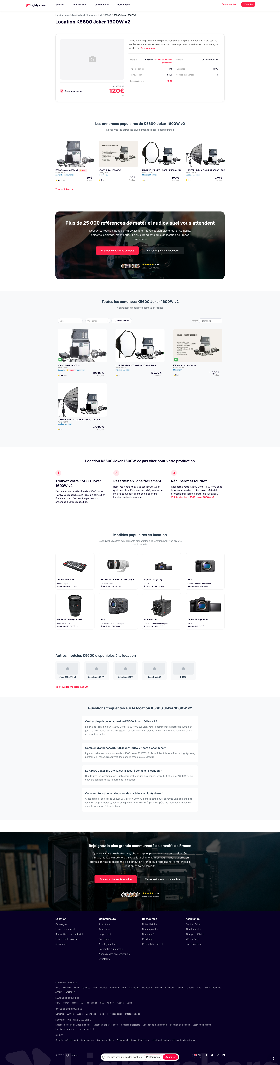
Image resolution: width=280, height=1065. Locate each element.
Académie (104, 924)
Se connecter (229, 4)
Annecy (59, 992)
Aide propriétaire (195, 934)
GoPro (129, 1002)
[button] (71, 320)
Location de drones (64, 1029)
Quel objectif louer (105, 1040)
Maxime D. (103, 175)
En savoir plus (148, 48)
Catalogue (61, 924)
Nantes (103, 987)
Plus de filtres (123, 320)
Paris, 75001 (60, 173)
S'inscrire (248, 4)
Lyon (76, 987)
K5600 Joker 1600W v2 (66, 170)
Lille (124, 987)
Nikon (75, 1002)
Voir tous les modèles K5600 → (73, 686)
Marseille (67, 987)
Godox (120, 1002)
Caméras (59, 1014)
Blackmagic (91, 1002)
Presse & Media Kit (152, 944)
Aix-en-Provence (213, 987)
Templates (104, 929)
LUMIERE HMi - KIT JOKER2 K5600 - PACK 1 (163, 170)
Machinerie (91, 1014)
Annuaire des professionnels (114, 953)
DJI (82, 1002)
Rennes (158, 987)
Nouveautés (148, 934)
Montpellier (147, 987)
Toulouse (86, 987)
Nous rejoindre (150, 929)
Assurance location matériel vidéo (133, 1040)
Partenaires (105, 939)
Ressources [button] (123, 4)
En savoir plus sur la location (163, 250)
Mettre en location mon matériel (162, 879)
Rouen (180, 987)
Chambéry (70, 992)
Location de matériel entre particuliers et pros (173, 1040)
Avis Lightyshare (108, 944)
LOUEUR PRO (69, 175)
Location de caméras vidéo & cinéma (73, 1024)
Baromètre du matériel (111, 949)
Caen (199, 987)
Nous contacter (194, 944)
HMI (100, 15)
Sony (57, 1002)
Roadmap (147, 939)
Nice (95, 987)
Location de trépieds (180, 1024)
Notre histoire (149, 924)
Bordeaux (114, 987)
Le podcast (105, 934)
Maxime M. (149, 175)
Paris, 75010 (147, 173)
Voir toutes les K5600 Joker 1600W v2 (193, 497)
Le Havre (190, 987)
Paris (57, 987)
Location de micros (202, 1024)
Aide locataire (193, 929)
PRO (154, 175)
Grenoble (169, 987)
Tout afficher (62, 189)
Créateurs (104, 958)
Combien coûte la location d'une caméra (74, 1040)
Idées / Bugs (192, 939)
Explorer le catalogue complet (117, 250)
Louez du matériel (65, 929)
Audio (80, 1014)
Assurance (61, 944)
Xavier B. (64, 175)
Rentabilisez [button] (79, 4)
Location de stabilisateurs (155, 1024)
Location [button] (59, 4)
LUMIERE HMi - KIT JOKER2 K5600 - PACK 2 (207, 170)
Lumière (91, 15)
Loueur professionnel (66, 939)
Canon (66, 1002)
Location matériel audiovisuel (70, 15)
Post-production (114, 1014)
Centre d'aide (193, 924)
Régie (101, 1014)
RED (102, 1002)
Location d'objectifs (130, 1024)
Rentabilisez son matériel (69, 934)
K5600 (107, 15)
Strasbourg (134, 987)
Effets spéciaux (132, 1014)
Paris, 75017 (104, 173)
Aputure (110, 1002)
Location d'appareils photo (105, 1024)
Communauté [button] (101, 4)
